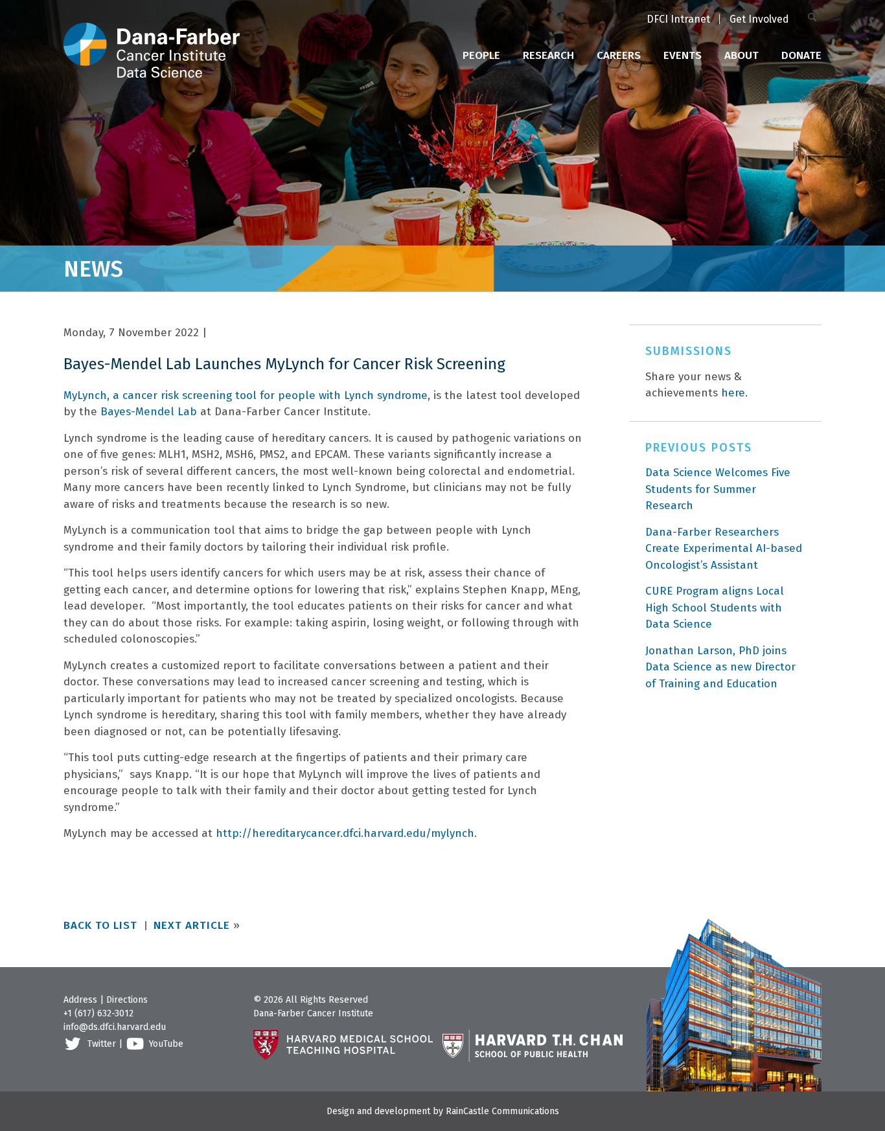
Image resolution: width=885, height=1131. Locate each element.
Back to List (100, 925)
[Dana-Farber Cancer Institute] (151, 39)
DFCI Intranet (678, 19)
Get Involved (759, 19)
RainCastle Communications (502, 1111)
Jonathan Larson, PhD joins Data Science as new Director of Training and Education (720, 667)
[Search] (815, 18)
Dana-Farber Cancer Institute (313, 1013)
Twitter (101, 1043)
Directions (127, 999)
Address (80, 999)
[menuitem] (678, 20)
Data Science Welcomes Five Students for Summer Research (717, 489)
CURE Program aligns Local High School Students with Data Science (714, 607)
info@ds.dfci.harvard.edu (114, 1027)
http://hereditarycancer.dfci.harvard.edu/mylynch (345, 833)
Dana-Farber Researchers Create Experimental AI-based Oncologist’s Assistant (723, 548)
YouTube (166, 1043)
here (733, 393)
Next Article (192, 925)
